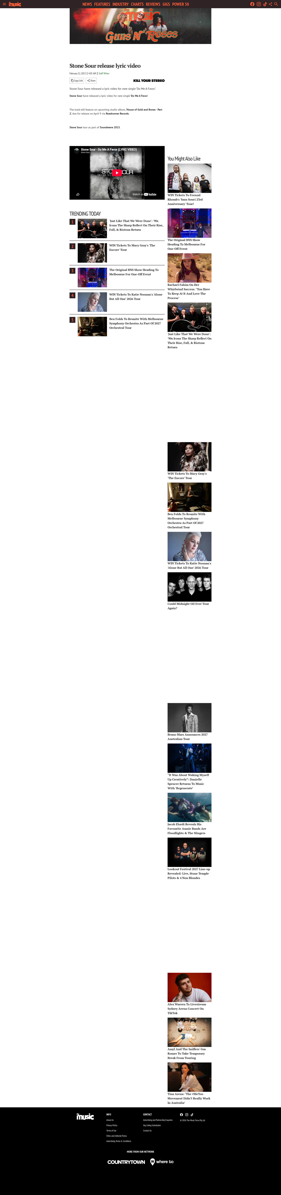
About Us (110, 1120)
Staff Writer (104, 73)
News (87, 4)
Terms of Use (111, 1130)
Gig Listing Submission (152, 1125)
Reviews (153, 4)
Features (102, 4)
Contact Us (147, 1130)
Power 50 (180, 4)
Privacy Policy (111, 1125)
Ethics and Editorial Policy (116, 1136)
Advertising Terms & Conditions (118, 1141)
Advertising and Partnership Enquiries (158, 1120)
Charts (137, 4)
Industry (121, 4)
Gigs (166, 4)
